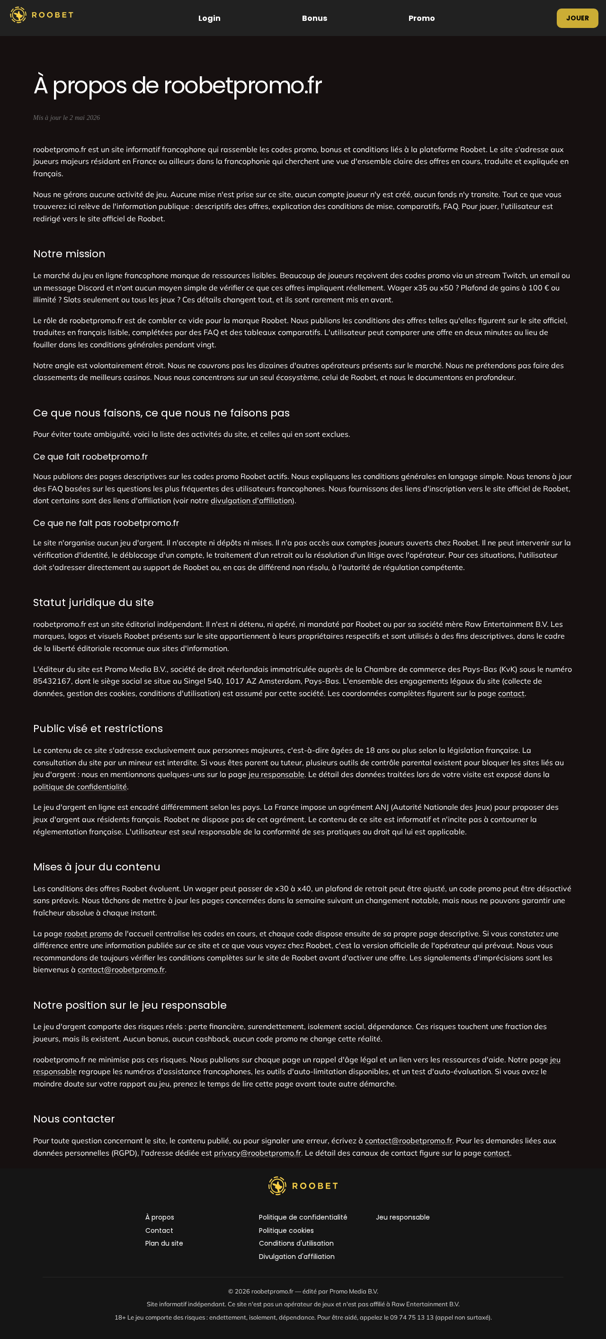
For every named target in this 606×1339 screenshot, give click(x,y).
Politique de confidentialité (303, 1217)
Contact (159, 1230)
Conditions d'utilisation (296, 1243)
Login (209, 18)
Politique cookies (286, 1230)
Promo (422, 18)
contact (511, 693)
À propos (159, 1217)
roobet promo (88, 933)
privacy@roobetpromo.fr (257, 1153)
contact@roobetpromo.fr (121, 969)
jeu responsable (276, 774)
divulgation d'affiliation (251, 500)
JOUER (577, 18)
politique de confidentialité (80, 786)
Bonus (314, 18)
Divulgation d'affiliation (297, 1256)
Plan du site (164, 1243)
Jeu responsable (403, 1217)
